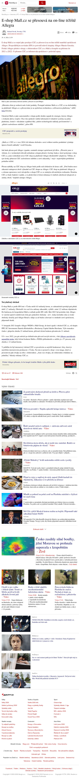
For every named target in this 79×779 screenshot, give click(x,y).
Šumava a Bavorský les (35, 730)
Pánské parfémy (48, 761)
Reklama (23, 768)
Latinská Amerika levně (35, 736)
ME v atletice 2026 (60, 711)
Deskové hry (70, 757)
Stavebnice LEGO (37, 757)
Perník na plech (7, 738)
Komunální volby (7, 717)
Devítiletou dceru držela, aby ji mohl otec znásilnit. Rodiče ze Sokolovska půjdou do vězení (49, 444)
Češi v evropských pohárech (39, 747)
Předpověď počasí (37, 744)
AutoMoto (26, 431)
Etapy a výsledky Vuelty (35, 705)
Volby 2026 (5, 702)
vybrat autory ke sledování (14, 34)
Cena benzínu (62, 744)
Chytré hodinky (37, 761)
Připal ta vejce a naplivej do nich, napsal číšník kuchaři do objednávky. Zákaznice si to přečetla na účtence (47, 478)
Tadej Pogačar (32, 711)
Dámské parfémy (50, 757)
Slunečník (45, 751)
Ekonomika (5, 365)
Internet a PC (6, 133)
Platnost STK (58, 738)
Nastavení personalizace (46, 770)
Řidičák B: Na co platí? (61, 733)
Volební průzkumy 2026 (9, 705)
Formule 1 (57, 714)
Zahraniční (26, 411)
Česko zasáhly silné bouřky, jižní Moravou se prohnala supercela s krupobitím (55, 543)
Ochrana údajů (67, 768)
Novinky (19, 31)
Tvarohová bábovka (8, 733)
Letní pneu (61, 757)
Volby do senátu (7, 714)
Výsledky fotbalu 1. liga (61, 705)
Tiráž (35, 768)
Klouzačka (53, 751)
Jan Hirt (30, 708)
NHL (55, 717)
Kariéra (29, 768)
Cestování (26, 465)
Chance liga (58, 702)
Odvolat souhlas (30, 770)
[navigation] (2, 3)
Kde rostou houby (50, 744)
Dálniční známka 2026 (61, 727)
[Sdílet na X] (76, 373)
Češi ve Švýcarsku (34, 733)
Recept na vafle (7, 736)
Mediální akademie (44, 768)
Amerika (25, 516)
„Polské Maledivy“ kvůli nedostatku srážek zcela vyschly (47, 460)
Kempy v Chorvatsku (34, 724)
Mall (17, 379)
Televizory (27, 761)
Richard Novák (11, 31)
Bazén (16, 751)
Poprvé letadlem (33, 727)
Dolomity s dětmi (33, 738)
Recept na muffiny (7, 727)
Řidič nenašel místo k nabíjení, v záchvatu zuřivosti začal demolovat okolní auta (47, 427)
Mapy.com (26, 744)
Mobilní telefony (25, 757)
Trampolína (36, 751)
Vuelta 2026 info (33, 702)
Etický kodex (56, 768)
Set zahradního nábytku (66, 751)
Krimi (25, 397)
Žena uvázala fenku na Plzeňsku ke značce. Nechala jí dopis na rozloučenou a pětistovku (65, 591)
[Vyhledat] (42, 3)
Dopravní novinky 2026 (61, 730)
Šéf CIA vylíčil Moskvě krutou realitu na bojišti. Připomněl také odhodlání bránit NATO (50, 512)
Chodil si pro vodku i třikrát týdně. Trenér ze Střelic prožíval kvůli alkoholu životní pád (12, 591)
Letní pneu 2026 (59, 724)
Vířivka (43, 754)
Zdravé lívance (6, 730)
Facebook (9, 768)
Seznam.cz (72, 3)
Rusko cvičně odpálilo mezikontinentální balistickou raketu (37, 589)
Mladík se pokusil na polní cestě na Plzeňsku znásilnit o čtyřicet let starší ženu (50, 495)
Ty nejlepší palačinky (8, 724)
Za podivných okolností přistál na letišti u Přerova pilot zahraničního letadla (46, 393)
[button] (39, 77)
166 (76, 32)
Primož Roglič (32, 714)
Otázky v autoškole (60, 736)
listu (3, 110)
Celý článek (73, 564)
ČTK (24, 31)
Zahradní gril (35, 754)
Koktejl (25, 482)
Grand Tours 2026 (34, 717)
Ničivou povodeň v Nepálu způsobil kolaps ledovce (44, 408)
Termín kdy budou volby (9, 711)
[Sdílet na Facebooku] (73, 373)
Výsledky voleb (6, 708)
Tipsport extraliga (59, 708)
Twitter (16, 768)
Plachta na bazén (25, 751)
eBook (62, 32)
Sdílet (69, 32)
